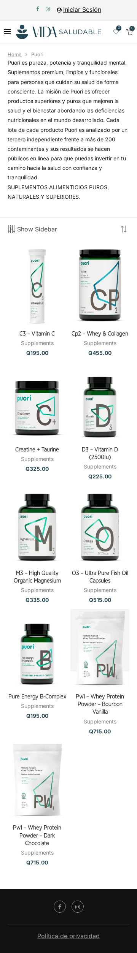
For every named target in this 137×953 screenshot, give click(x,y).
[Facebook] (37, 9)
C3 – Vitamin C (37, 334)
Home (15, 54)
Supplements (37, 343)
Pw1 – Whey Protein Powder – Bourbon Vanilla (100, 704)
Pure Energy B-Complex (37, 697)
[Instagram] (48, 9)
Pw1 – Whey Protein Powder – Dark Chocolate (37, 835)
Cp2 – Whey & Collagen (100, 334)
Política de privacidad (68, 936)
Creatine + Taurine (37, 450)
